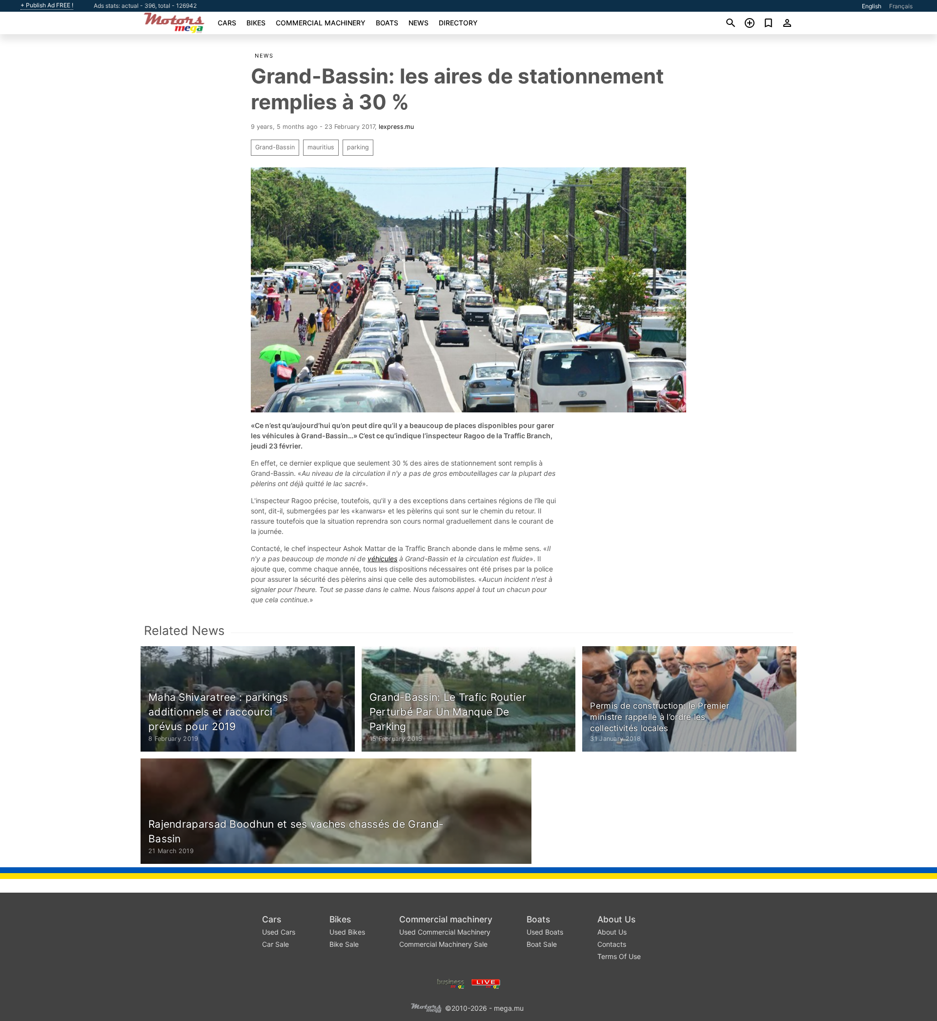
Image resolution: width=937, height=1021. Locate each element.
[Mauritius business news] (451, 983)
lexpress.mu (396, 126)
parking (358, 147)
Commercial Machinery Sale (443, 944)
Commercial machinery (321, 23)
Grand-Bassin (275, 147)
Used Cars (278, 932)
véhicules (382, 558)
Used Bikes (347, 932)
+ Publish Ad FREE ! (46, 5)
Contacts (611, 944)
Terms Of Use (619, 956)
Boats (387, 23)
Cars (227, 23)
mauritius (320, 147)
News (418, 23)
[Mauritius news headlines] (485, 983)
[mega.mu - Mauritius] (426, 1007)
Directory (458, 23)
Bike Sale (344, 944)
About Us (616, 919)
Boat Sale (542, 944)
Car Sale (275, 944)
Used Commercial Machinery (444, 932)
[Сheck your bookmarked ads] (768, 23)
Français (901, 6)
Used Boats (545, 932)
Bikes (255, 23)
